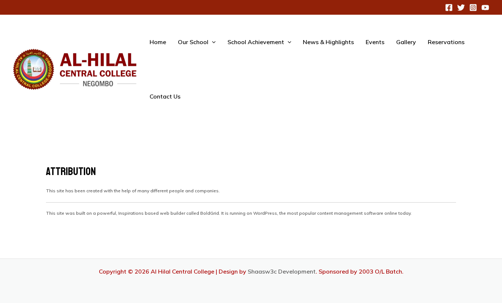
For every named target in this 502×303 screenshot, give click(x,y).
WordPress (265, 213)
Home (158, 42)
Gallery (406, 42)
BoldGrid (209, 213)
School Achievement (255, 42)
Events (375, 42)
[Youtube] (485, 7)
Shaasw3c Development (282, 271)
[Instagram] (473, 7)
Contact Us (165, 96)
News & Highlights (328, 42)
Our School (193, 42)
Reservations (446, 42)
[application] (212, 42)
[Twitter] (461, 7)
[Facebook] (449, 7)
